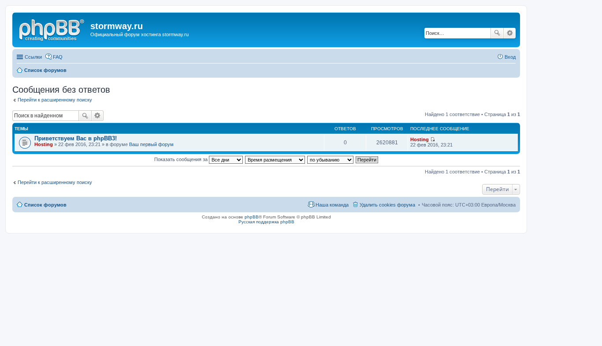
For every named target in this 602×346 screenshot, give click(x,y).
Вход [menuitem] (510, 57)
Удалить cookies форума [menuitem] (387, 204)
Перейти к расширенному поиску (55, 99)
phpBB (252, 216)
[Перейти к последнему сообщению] (432, 139)
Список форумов (45, 204)
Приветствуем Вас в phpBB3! (75, 138)
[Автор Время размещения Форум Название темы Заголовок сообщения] (275, 159)
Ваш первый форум (151, 144)
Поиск (497, 33)
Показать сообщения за (181, 159)
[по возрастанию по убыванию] (330, 159)
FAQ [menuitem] (58, 57)
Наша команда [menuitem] (332, 204)
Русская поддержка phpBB (266, 221)
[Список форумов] (52, 29)
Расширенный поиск (510, 33)
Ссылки (33, 57)
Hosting (43, 144)
